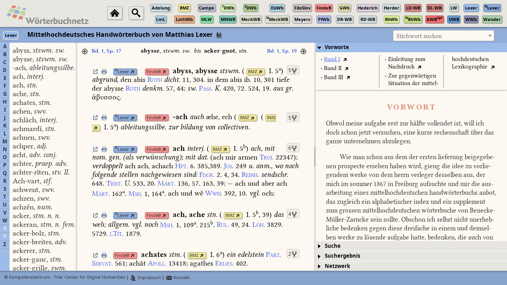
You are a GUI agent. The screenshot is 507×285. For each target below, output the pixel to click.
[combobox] (443, 35)
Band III (333, 77)
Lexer (122, 72)
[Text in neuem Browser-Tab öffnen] (344, 59)
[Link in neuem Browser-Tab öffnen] (132, 72)
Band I (332, 59)
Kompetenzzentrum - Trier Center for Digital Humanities (67, 278)
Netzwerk (337, 266)
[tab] (411, 47)
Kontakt (181, 278)
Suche (333, 246)
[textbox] (443, 36)
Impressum (148, 278)
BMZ (252, 72)
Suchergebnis (342, 256)
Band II (332, 68)
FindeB (154, 72)
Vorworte (337, 47)
